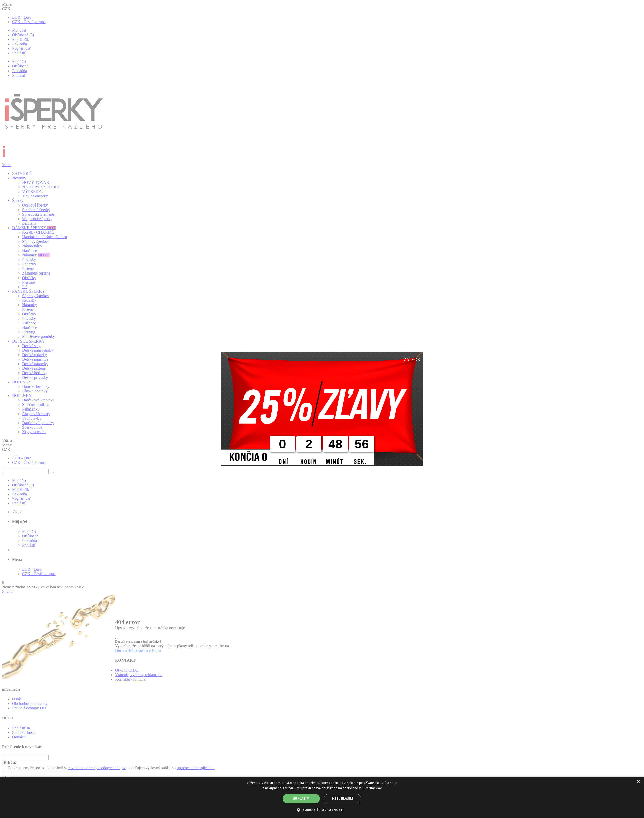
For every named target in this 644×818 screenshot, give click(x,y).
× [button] (638, 782)
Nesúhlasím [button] (342, 798)
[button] (322, 809)
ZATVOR (412, 359)
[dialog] (322, 797)
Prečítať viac (373, 788)
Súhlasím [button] (301, 798)
